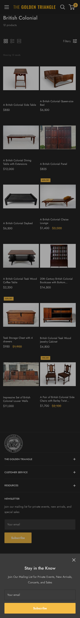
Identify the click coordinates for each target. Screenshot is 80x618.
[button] (5, 41)
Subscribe (40, 608)
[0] (72, 7)
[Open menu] (6, 7)
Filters (67, 41)
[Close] (74, 559)
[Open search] (62, 7)
